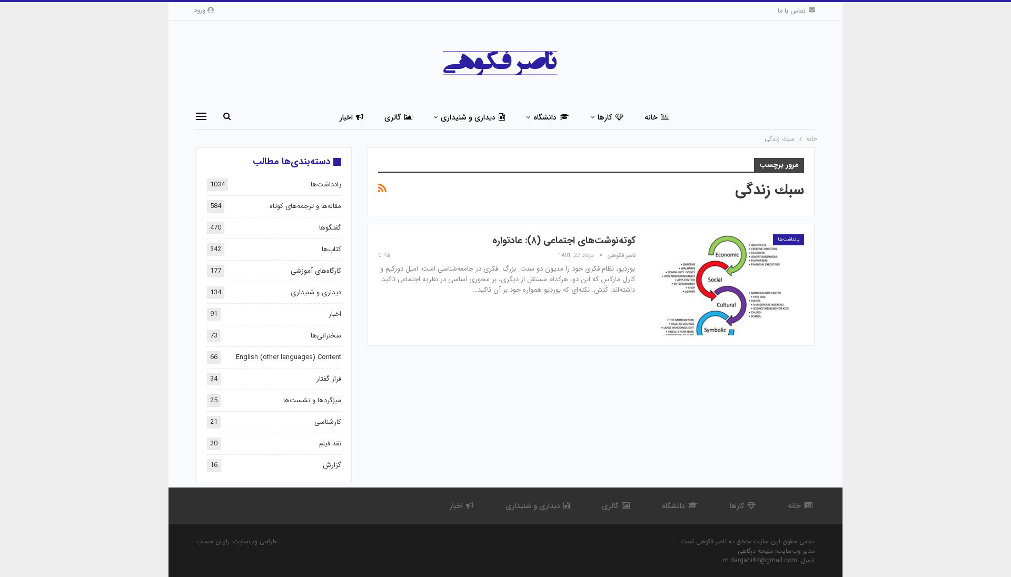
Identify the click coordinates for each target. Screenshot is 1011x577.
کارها (605, 117)
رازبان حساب (213, 541)
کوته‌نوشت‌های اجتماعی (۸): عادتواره (564, 240)
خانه (651, 117)
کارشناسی (327, 421)
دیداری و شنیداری (468, 117)
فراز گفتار (328, 378)
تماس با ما (792, 11)
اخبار (346, 117)
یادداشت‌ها (788, 239)
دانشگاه (545, 117)
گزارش (332, 465)
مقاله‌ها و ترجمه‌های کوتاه (305, 206)
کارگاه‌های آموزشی (316, 270)
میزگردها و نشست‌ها (312, 400)
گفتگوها (330, 227)
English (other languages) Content (288, 357)
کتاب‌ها (331, 249)
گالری (392, 117)
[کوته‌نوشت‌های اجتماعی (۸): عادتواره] (725, 284)
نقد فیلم (330, 443)
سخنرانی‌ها (326, 335)
